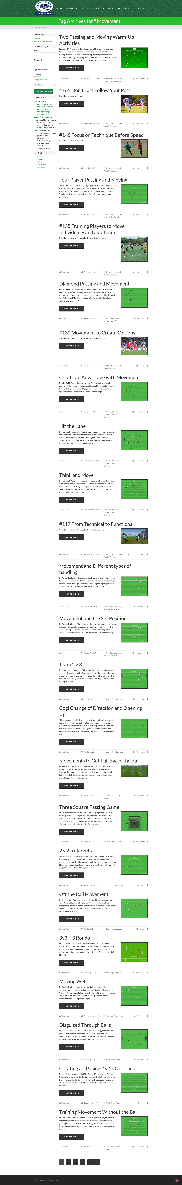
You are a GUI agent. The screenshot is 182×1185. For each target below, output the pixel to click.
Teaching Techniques (43, 112)
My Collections (71, 8)
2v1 (143, 1103)
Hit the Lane (72, 426)
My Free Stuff (41, 164)
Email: (36, 50)
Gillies (142, 929)
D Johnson (140, 699)
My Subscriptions (42, 162)
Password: (38, 60)
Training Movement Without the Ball (98, 1112)
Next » (94, 1162)
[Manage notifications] (177, 1180)
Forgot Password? (41, 80)
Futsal (142, 366)
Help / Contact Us (125, 8)
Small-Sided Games (43, 109)
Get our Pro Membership (43, 117)
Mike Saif (65, 318)
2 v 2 (143, 885)
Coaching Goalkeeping (114, 607)
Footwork (141, 1016)
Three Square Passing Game (89, 807)
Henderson (140, 653)
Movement (140, 79)
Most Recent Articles (114, 79)
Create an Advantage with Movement (99, 377)
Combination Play (138, 554)
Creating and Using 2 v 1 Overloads (97, 1068)
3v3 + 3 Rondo (74, 938)
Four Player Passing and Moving (93, 180)
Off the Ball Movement (83, 894)
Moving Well (72, 981)
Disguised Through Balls (85, 1025)
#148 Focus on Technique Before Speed (101, 135)
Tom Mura (65, 79)
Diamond (141, 318)
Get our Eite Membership (43, 130)
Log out (37, 39)
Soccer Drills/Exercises (44, 107)
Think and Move (76, 475)
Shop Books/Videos (91, 8)
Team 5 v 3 (70, 664)
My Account (108, 8)
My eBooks (40, 157)
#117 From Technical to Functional (96, 524)
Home (59, 8)
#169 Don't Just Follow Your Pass (95, 90)
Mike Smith (140, 412)
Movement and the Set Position (93, 618)
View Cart (140, 8)
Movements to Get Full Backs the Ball (99, 761)
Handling (141, 607)
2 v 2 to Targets (75, 850)
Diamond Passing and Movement (94, 284)
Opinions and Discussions (45, 104)
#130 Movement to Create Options (97, 333)
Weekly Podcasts (42, 114)
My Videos (40, 159)
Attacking (141, 795)
